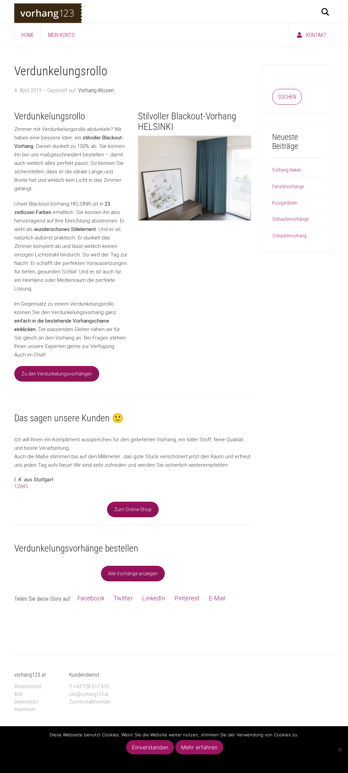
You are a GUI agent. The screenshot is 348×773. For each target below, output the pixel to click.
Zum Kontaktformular (89, 701)
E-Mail (217, 598)
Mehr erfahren (199, 747)
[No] (339, 749)
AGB (18, 694)
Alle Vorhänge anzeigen (133, 573)
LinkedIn (153, 598)
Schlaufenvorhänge (290, 219)
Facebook (90, 598)
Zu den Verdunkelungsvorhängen (56, 373)
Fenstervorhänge (288, 186)
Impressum (25, 709)
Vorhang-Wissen (96, 90)
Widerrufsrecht (27, 686)
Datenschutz (26, 701)
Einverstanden (150, 747)
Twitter (123, 598)
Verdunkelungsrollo (60, 71)
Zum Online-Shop (133, 509)
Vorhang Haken (286, 170)
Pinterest (186, 598)
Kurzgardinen (284, 203)
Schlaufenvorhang (289, 235)
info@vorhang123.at (88, 694)
